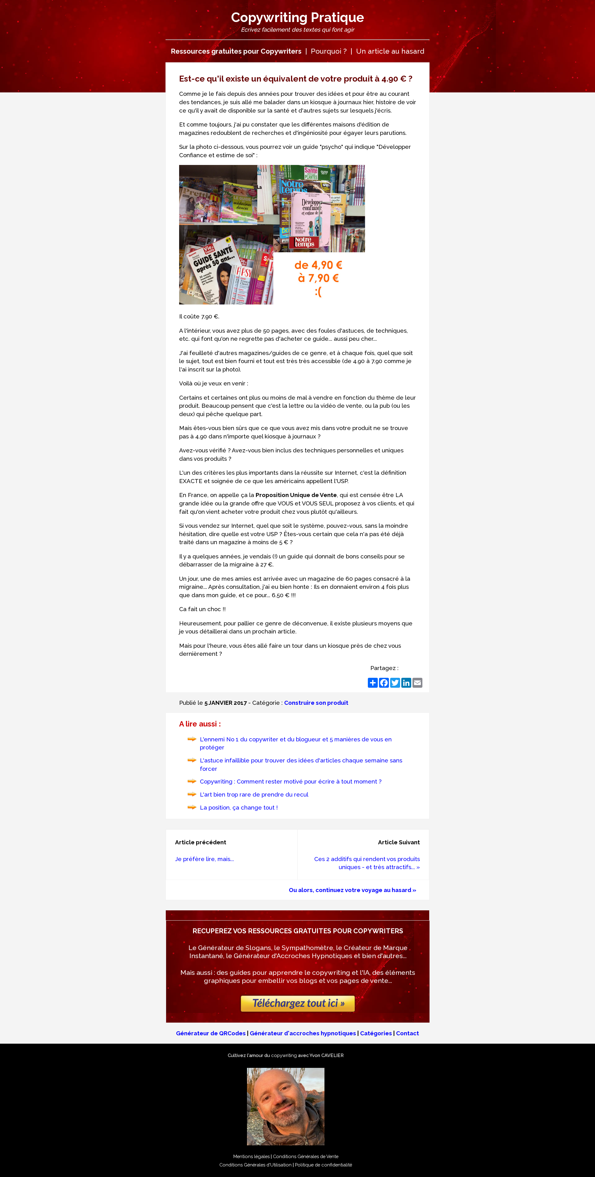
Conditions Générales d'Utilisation (255, 1164)
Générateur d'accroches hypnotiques (303, 1033)
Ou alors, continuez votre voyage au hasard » (352, 889)
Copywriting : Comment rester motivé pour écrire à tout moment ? (290, 781)
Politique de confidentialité (323, 1164)
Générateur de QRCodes (211, 1033)
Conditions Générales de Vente (305, 1156)
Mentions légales (251, 1156)
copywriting (284, 1055)
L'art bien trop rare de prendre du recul (254, 794)
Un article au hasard (390, 51)
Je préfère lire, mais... (204, 858)
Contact (407, 1033)
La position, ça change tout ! (239, 807)
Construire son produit (316, 702)
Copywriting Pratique (297, 17)
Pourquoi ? (329, 51)
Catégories (376, 1033)
